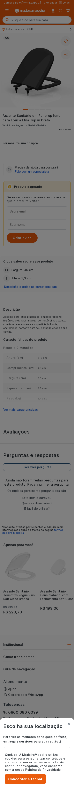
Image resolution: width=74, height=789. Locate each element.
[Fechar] (69, 724)
